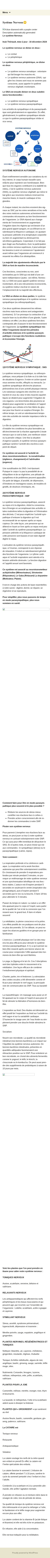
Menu (5, 12)
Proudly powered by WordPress (25, 1553)
